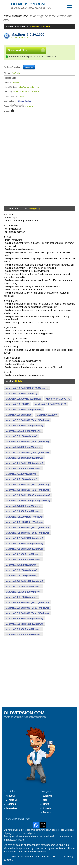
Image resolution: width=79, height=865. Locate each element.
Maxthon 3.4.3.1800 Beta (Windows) (24, 516)
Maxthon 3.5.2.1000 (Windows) (21, 436)
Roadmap (11, 804)
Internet (10, 26)
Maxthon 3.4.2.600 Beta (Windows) (23, 559)
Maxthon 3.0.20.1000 (27, 34)
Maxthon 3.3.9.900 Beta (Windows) (23, 629)
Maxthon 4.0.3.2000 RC (58, 399)
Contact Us (11, 800)
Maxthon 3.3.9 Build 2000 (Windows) (24, 618)
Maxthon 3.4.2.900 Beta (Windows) (23, 554)
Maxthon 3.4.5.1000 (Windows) (21, 479)
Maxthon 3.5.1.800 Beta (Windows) (23, 447)
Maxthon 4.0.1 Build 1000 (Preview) (24, 409)
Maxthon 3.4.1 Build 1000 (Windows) (24, 581)
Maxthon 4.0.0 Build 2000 (19, 415)
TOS (62, 856)
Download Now (18, 50)
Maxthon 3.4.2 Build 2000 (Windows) (24, 543)
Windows (47, 796)
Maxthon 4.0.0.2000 (47, 415)
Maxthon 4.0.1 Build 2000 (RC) (50, 404)
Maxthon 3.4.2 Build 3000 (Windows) (24, 538)
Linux (46, 804)
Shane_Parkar (24, 101)
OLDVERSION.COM (28, 4)
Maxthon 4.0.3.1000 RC (18, 404)
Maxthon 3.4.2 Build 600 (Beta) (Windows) (27, 533)
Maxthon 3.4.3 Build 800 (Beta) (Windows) (27, 484)
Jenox (10, 860)
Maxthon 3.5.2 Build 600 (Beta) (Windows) (27, 420)
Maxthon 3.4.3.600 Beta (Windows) (23, 511)
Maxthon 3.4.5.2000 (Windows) (21, 474)
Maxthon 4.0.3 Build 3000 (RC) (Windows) (27, 388)
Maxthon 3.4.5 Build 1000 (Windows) (24, 463)
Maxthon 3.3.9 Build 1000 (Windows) (24, 624)
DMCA (55, 856)
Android (47, 808)
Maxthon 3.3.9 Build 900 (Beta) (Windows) (27, 602)
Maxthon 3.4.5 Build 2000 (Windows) (24, 458)
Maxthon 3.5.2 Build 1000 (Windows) (24, 425)
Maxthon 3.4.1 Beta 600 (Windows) (23, 586)
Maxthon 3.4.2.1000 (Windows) (21, 575)
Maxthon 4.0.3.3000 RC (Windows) (23, 399)
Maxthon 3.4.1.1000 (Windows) (21, 597)
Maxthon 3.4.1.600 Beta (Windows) (23, 592)
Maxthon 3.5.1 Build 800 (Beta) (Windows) (27, 441)
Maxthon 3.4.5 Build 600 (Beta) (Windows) (27, 452)
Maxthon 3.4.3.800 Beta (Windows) (23, 506)
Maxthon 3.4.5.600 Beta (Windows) (23, 468)
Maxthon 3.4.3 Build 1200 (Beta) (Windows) (28, 500)
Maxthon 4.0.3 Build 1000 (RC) (21, 393)
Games (47, 812)
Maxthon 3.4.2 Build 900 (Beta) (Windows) (27, 527)
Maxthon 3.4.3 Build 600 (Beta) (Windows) (27, 490)
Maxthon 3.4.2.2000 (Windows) (21, 570)
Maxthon (21, 26)
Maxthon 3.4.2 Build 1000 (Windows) (24, 549)
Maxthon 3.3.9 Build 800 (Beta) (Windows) (27, 608)
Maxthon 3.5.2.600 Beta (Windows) (23, 431)
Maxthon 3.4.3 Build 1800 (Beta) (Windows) (28, 495)
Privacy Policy (42, 856)
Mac (45, 800)
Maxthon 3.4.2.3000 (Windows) (21, 565)
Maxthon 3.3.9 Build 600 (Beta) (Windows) (27, 613)
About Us (10, 796)
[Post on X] (12, 110)
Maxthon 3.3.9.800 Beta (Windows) (23, 634)
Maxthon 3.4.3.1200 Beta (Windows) (24, 522)
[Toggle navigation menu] (69, 5)
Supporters (11, 808)
